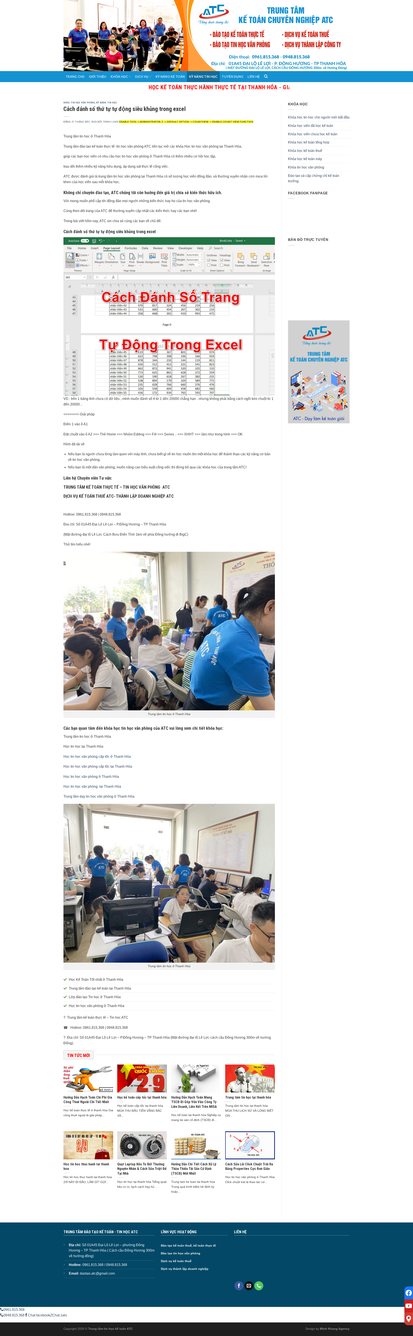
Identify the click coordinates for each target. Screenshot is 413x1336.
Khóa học (119, 76)
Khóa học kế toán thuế (305, 151)
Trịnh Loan (111, 121)
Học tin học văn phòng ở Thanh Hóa (91, 776)
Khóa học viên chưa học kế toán (312, 134)
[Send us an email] (248, 1285)
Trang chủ (75, 76)
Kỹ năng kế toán (170, 76)
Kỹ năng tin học (203, 76)
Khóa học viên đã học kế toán (310, 126)
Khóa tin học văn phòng (79, 102)
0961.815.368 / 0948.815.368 (104, 1265)
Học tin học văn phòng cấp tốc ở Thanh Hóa (97, 756)
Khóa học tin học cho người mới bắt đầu (319, 117)
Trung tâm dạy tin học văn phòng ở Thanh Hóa (98, 796)
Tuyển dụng (232, 76)
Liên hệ (254, 76)
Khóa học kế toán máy (305, 159)
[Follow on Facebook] (238, 1285)
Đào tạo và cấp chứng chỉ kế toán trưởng (313, 178)
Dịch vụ (141, 76)
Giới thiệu (97, 76)
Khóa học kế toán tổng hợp (308, 142)
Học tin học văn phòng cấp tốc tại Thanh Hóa (97, 766)
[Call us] (258, 1285)
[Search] (266, 76)
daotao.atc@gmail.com (97, 1273)
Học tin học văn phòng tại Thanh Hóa (92, 786)
